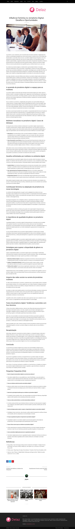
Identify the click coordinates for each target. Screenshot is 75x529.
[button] (67, 1)
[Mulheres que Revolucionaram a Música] (40, 494)
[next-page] (27, 504)
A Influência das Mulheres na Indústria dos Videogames (14, 469)
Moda (8, 1)
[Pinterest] (13, 461)
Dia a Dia (28, 1)
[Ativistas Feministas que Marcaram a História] (26, 494)
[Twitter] (10, 461)
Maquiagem (16, 1)
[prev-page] (25, 504)
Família (36, 1)
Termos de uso (66, 527)
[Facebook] (7, 461)
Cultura (41, 1)
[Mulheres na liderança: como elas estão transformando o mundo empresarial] (12, 494)
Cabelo (21, 1)
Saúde (12, 1)
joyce (26, 479)
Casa (33, 1)
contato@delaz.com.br (30, 523)
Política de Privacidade (59, 527)
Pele (25, 1)
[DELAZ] (37, 10)
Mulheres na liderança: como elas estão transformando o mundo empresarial (12, 500)
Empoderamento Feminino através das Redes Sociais (38, 469)
